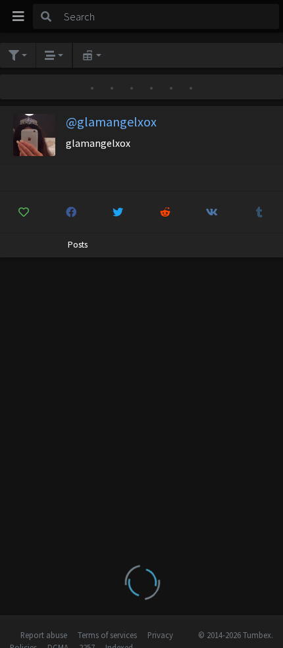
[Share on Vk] (212, 212)
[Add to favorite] (24, 212)
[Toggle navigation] (18, 16)
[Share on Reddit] (166, 212)
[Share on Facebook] (71, 212)
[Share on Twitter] (118, 212)
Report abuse (43, 635)
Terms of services (107, 635)
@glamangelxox (111, 121)
